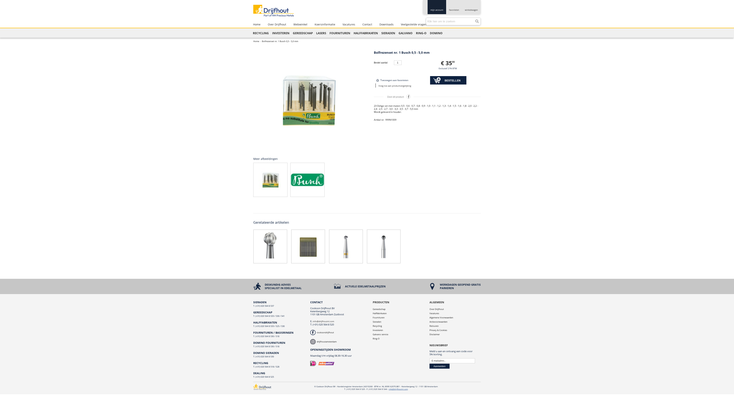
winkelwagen (471, 9)
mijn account (436, 9)
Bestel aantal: (381, 62)
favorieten (454, 9)
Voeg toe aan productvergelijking (394, 85)
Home (256, 41)
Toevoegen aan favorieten (394, 80)
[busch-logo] (307, 180)
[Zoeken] (476, 20)
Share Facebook (408, 96)
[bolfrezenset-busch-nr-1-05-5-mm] (308, 100)
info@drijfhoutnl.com (323, 321)
